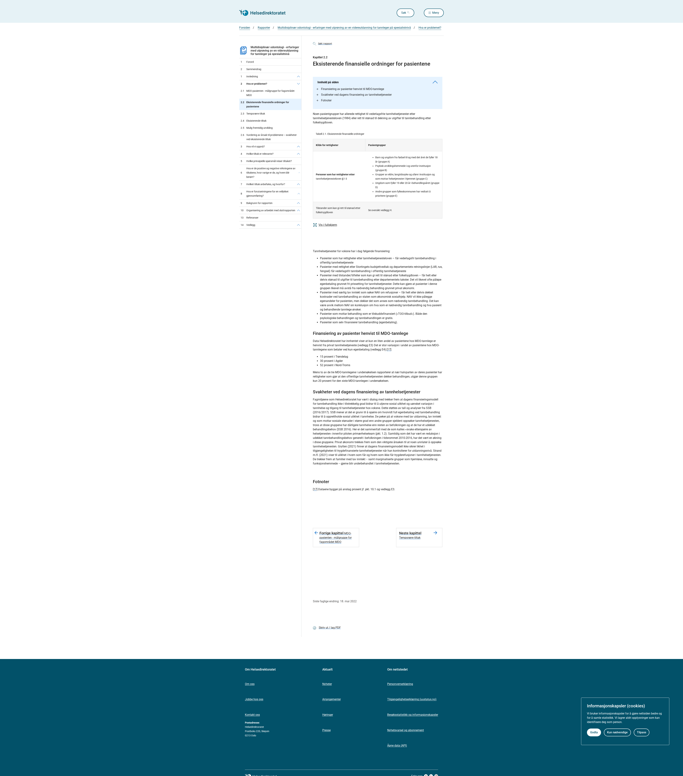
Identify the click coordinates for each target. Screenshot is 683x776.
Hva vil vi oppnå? (253, 146)
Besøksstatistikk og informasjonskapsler (412, 714)
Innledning (249, 76)
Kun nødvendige (617, 732)
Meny (435, 12)
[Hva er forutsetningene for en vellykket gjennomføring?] (298, 193)
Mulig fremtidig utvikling (257, 127)
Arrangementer (331, 699)
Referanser (249, 217)
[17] (389, 349)
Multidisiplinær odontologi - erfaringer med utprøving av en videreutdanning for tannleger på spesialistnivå (275, 51)
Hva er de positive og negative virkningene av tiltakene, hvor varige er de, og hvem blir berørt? (268, 172)
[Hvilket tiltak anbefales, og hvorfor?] (298, 184)
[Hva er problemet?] (298, 84)
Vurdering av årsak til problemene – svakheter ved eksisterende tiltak (269, 137)
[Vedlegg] (298, 225)
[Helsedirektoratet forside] (264, 13)
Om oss (250, 684)
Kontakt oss (252, 714)
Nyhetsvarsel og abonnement (405, 730)
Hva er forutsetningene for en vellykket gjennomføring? (264, 193)
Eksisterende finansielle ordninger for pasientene (265, 104)
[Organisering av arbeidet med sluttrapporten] (298, 210)
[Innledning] (298, 76)
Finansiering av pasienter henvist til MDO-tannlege (352, 89)
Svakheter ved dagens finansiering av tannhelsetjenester (356, 94)
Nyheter (327, 684)
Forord (247, 61)
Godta (594, 732)
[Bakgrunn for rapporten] (298, 203)
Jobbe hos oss (254, 699)
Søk (403, 12)
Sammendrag (251, 69)
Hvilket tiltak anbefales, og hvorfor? (263, 184)
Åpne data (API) (397, 745)
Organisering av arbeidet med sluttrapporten (268, 210)
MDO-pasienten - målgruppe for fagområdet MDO (268, 93)
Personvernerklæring (400, 684)
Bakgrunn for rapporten (256, 203)
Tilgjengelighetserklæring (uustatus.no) (411, 699)
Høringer (327, 714)
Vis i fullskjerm (328, 225)
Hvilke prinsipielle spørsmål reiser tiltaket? (266, 161)
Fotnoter (326, 100)
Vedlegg (248, 225)
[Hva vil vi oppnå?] (298, 146)
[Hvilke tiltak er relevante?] (298, 154)
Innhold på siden (328, 82)
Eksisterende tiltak (253, 120)
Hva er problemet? (254, 83)
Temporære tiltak (253, 113)
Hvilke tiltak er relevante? (257, 153)
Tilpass (641, 732)
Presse (326, 730)
